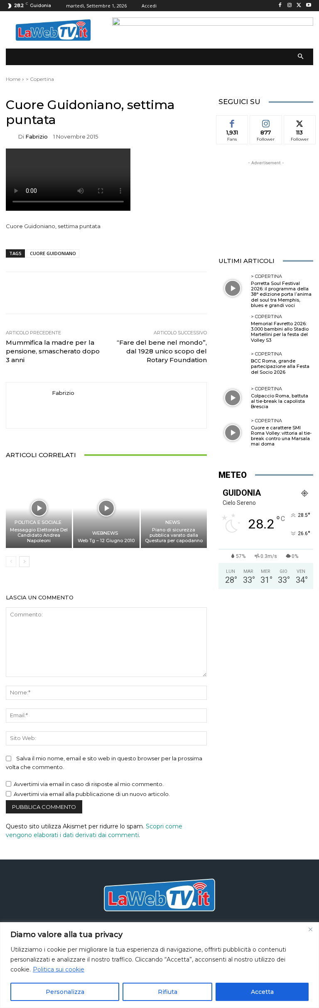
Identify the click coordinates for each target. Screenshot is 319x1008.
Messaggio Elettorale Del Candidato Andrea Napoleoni (39, 535)
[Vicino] (310, 929)
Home (13, 79)
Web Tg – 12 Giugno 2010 (106, 540)
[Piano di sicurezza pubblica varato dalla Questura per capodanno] (174, 508)
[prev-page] (11, 561)
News (172, 522)
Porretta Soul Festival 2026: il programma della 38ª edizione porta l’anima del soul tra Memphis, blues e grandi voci (281, 294)
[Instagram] (289, 5)
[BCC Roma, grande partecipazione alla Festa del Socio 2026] (232, 363)
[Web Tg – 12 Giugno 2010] (106, 508)
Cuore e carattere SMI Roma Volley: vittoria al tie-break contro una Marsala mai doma (281, 436)
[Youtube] (308, 5)
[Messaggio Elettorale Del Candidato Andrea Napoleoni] (39, 508)
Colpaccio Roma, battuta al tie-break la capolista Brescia (279, 401)
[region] (159, 965)
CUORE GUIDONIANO (53, 253)
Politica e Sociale (38, 522)
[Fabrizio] (12, 136)
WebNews (105, 533)
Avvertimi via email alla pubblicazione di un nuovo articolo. (92, 794)
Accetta (262, 992)
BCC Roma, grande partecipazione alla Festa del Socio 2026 (280, 366)
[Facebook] (280, 5)
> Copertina (40, 79)
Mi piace (232, 121)
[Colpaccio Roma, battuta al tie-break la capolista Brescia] (232, 398)
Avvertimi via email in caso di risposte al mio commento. (89, 784)
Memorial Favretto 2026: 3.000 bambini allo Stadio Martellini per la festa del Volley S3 (280, 332)
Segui (266, 121)
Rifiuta (167, 992)
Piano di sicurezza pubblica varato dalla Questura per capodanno (174, 535)
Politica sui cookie (58, 969)
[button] (300, 57)
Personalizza (65, 992)
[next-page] (24, 561)
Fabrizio (36, 136)
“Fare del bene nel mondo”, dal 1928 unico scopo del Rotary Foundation (162, 351)
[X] (299, 5)
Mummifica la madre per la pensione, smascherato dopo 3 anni (53, 351)
